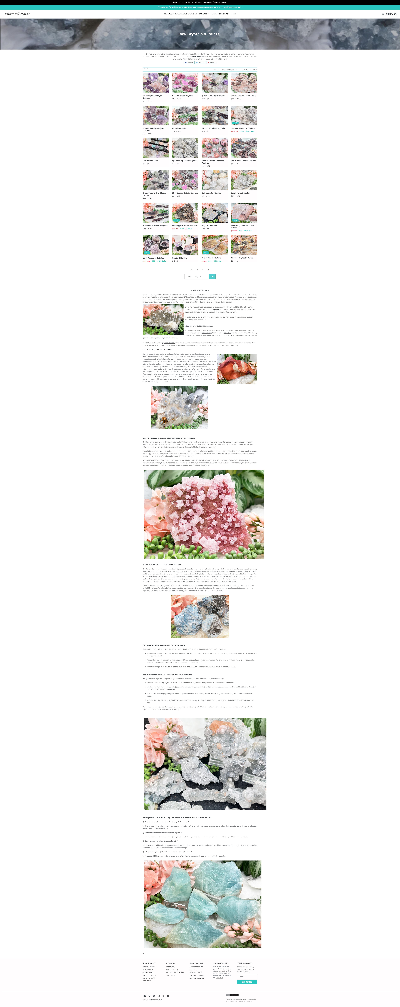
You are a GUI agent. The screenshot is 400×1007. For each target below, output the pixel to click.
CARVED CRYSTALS (149, 975)
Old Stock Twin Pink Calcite (243, 96)
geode (216, 309)
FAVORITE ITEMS (195, 972)
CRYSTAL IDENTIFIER (197, 975)
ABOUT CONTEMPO (196, 967)
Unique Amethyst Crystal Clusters (153, 129)
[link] (200, 2)
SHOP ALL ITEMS (149, 967)
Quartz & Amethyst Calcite (213, 96)
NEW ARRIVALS (148, 969)
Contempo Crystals (155, 999)
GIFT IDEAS (147, 981)
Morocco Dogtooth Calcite (242, 258)
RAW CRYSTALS (148, 972)
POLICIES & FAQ (172, 969)
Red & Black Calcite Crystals (243, 161)
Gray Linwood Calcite (240, 193)
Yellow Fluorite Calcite (211, 258)
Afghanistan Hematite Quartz (155, 225)
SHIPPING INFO (171, 975)
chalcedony (206, 333)
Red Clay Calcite (179, 128)
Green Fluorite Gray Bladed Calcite (154, 194)
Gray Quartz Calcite (210, 225)
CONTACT (193, 969)
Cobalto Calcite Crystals (182, 96)
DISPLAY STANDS (149, 978)
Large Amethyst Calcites (153, 258)
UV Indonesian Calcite (211, 193)
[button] (392, 14)
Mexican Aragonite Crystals (243, 128)
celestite (227, 333)
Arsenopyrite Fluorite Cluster (185, 225)
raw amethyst (199, 56)
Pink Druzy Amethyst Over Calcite (242, 226)
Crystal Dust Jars (150, 161)
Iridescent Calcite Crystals (213, 128)
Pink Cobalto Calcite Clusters (185, 193)
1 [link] (191, 270)
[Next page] (208, 270)
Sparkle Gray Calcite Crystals (185, 161)
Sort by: (215, 70)
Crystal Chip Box (179, 258)
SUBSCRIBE (247, 982)
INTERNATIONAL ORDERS (175, 972)
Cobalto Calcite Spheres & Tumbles (213, 162)
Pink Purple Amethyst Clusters (152, 97)
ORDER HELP (170, 967)
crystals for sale (168, 343)
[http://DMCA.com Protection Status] (232, 996)
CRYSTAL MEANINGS (197, 978)
